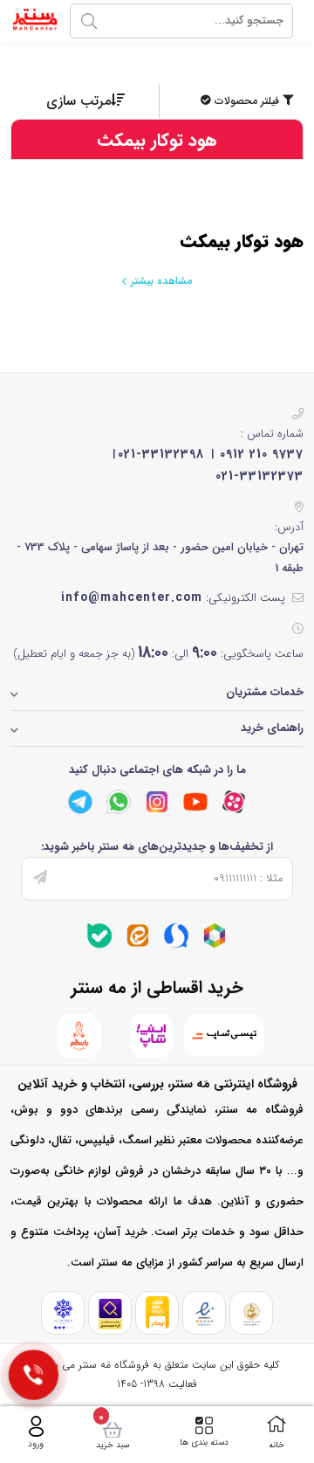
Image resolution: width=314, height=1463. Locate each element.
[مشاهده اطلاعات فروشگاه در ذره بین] (110, 1313)
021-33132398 (161, 454)
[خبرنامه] (40, 878)
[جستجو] (89, 21)
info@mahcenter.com (131, 597)
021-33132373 (259, 476)
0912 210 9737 (262, 454)
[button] (233, 101)
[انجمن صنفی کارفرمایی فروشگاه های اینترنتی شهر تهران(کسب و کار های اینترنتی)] (63, 1313)
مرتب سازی (78, 101)
